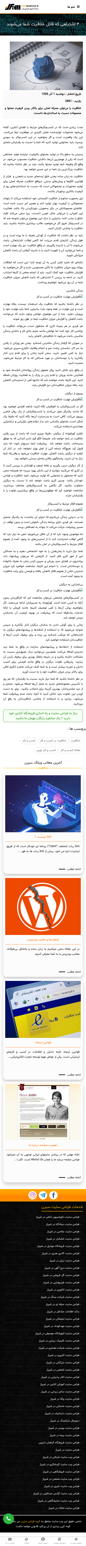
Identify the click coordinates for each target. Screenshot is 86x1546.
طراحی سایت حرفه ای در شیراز (62, 1304)
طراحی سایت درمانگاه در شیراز (62, 1224)
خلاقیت (75, 741)
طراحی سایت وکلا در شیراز (64, 1399)
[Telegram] (43, 1195)
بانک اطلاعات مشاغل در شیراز (63, 1312)
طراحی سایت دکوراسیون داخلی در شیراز (57, 1217)
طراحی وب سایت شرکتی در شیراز (61, 1457)
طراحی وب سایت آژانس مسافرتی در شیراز (56, 1493)
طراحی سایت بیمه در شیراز (64, 1435)
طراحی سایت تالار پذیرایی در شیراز (60, 1377)
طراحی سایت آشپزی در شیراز (63, 1355)
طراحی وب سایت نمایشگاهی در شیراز (58, 1501)
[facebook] (53, 1195)
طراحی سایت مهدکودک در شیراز (61, 1326)
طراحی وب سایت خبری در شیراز (61, 1486)
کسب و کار (29, 741)
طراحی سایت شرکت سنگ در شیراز (60, 1297)
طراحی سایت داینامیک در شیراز (62, 1413)
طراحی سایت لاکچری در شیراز (63, 1290)
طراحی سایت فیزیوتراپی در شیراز (61, 1282)
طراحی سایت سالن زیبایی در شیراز (60, 1392)
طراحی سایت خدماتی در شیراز (62, 1406)
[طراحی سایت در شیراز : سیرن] (21, 6)
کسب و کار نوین (46, 750)
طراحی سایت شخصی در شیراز (63, 1370)
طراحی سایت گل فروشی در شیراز (61, 1275)
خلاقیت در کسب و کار (53, 741)
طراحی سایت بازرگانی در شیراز (62, 1362)
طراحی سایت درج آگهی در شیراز (61, 1268)
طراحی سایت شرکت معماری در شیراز (59, 1348)
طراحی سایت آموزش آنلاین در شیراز (59, 1384)
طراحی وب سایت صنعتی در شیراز (60, 1479)
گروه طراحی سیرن (30, 1521)
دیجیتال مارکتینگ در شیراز (64, 1421)
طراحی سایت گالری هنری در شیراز (60, 1253)
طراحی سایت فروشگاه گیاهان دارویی (59, 1443)
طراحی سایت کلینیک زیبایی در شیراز (59, 1341)
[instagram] (32, 1195)
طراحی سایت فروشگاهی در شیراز (61, 1472)
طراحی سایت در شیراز (67, 1450)
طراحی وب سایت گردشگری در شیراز (59, 1464)
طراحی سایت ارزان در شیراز (64, 1261)
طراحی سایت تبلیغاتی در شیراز (62, 1319)
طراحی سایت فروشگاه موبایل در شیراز (58, 1246)
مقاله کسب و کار (70, 750)
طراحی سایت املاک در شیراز (63, 1508)
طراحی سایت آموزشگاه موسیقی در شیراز (57, 1333)
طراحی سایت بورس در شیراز (63, 1428)
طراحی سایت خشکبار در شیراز (62, 1239)
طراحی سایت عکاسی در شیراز (63, 1232)
